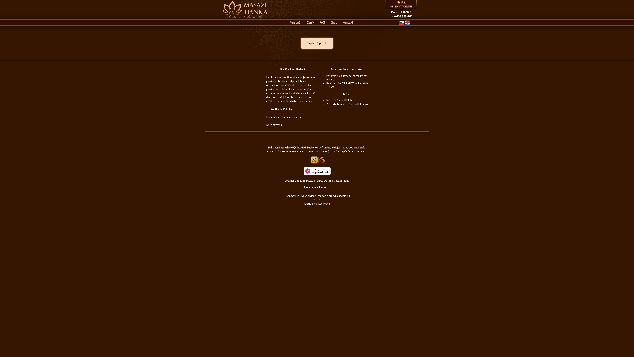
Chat (334, 22)
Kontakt (347, 22)
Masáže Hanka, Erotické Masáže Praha (327, 181)
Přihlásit (401, 2)
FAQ (322, 22)
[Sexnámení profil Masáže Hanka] (322, 160)
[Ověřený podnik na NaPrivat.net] (317, 174)
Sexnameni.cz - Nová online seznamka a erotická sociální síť (317, 196)
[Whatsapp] (314, 163)
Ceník (310, 22)
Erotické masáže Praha (317, 204)
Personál (295, 22)
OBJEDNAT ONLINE (401, 6)
